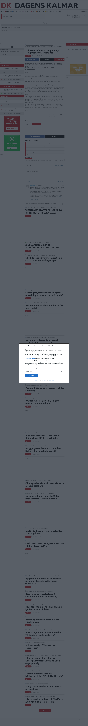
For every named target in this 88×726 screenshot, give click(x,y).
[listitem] (44, 368)
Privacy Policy (51, 380)
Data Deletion (36, 380)
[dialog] (44, 363)
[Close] (66, 346)
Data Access (44, 380)
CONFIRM (31, 375)
